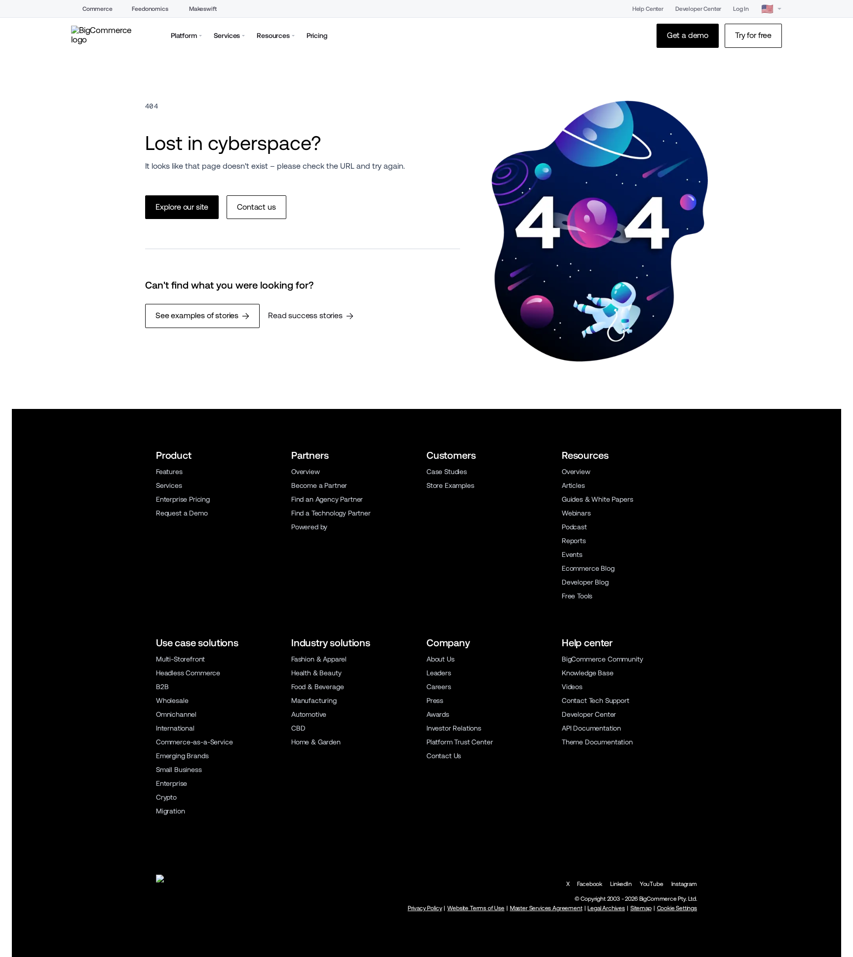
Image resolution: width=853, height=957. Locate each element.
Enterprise (171, 783)
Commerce (97, 8)
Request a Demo (182, 513)
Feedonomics (150, 8)
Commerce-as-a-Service (194, 742)
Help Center (647, 8)
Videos (572, 687)
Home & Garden (316, 742)
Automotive (308, 714)
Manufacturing (314, 700)
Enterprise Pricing (183, 499)
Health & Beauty (316, 673)
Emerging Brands (182, 756)
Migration (170, 811)
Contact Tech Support (595, 700)
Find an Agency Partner (327, 499)
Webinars (576, 513)
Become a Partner (319, 485)
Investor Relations (453, 728)
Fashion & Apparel (319, 659)
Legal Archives (606, 908)
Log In (741, 8)
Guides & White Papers (597, 499)
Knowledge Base (588, 673)
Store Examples (450, 485)
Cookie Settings (677, 908)
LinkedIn (621, 884)
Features (169, 472)
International (175, 728)
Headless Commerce (188, 673)
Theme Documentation (597, 742)
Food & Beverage (317, 687)
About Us (440, 659)
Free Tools (577, 596)
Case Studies (446, 472)
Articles (573, 485)
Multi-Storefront (180, 659)
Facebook (589, 884)
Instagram (684, 884)
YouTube (651, 884)
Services (169, 485)
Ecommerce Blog (588, 568)
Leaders (438, 673)
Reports (574, 541)
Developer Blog (585, 582)
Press (434, 700)
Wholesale (172, 700)
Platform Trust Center (459, 742)
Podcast (574, 527)
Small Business (179, 769)
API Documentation (591, 728)
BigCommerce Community (602, 659)
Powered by (309, 527)
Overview (305, 472)
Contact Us (443, 756)
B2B (162, 687)
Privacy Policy (425, 908)
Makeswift (202, 8)
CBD (298, 728)
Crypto (166, 797)
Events (572, 554)
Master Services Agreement (546, 908)
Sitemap (641, 908)
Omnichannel (176, 714)
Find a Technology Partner (331, 513)
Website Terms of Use (475, 908)
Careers (438, 687)
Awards (437, 714)
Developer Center (698, 8)
